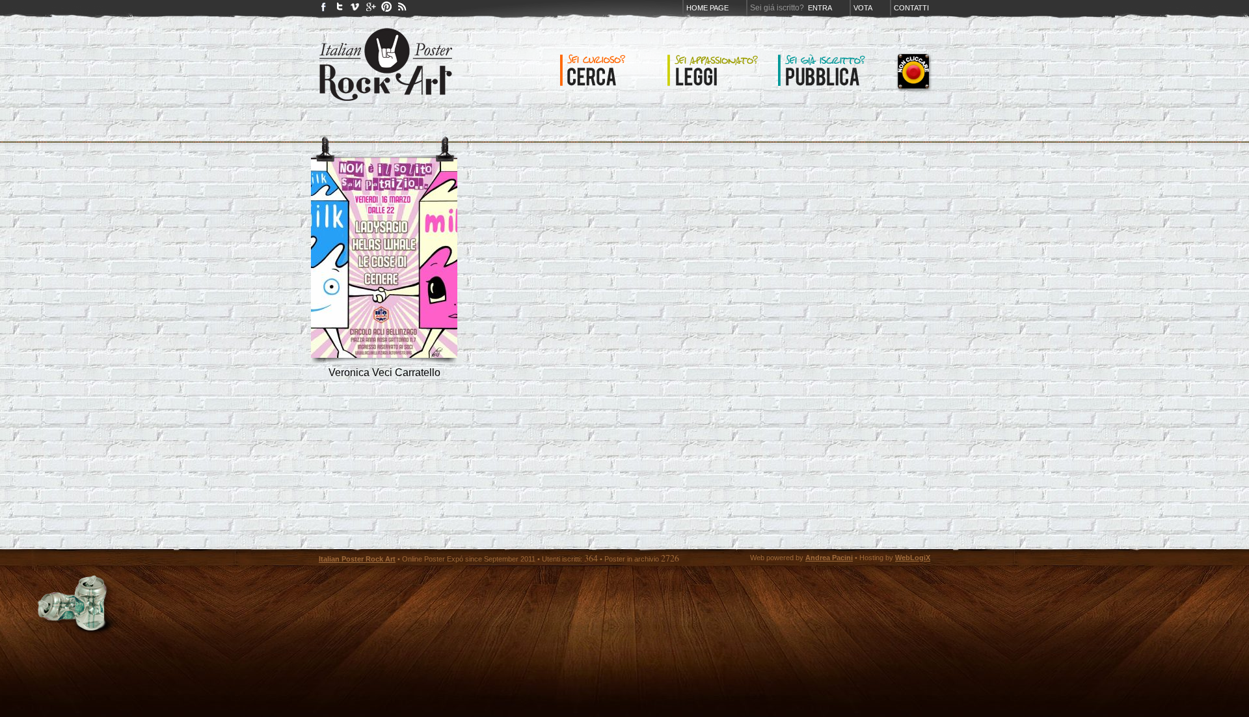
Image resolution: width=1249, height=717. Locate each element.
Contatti (911, 8)
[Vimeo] (355, 9)
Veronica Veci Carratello (384, 372)
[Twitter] (339, 9)
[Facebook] (323, 9)
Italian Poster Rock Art (357, 559)
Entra (820, 8)
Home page (707, 8)
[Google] (370, 9)
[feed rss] (402, 9)
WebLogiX (912, 557)
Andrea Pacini (829, 557)
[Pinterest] (386, 9)
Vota (862, 8)
